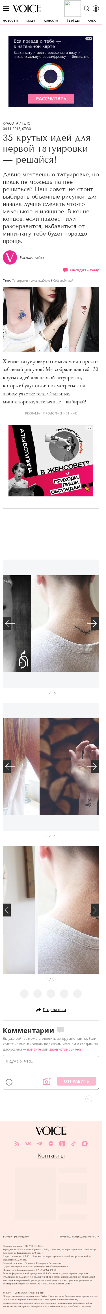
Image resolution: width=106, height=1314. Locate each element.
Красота (10, 123)
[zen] (51, 1143)
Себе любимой (63, 280)
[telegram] (39, 1143)
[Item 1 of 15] (51, 910)
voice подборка (40, 280)
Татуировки (20, 280)
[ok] (62, 1143)
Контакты (51, 1155)
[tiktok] (73, 1143)
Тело (26, 123)
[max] (85, 1143)
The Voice (27, 9)
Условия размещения (16, 1236)
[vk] (28, 1143)
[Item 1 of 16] (51, 624)
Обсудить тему (84, 270)
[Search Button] (87, 8)
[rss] (17, 1143)
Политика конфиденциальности (79, 1236)
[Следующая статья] (51, 1099)
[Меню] (6, 8)
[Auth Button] (96, 8)
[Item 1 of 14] (51, 767)
